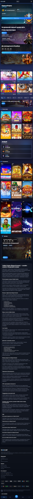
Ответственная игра (4, 466)
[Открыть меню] (31, 1)
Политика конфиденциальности (5, 467)
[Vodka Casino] (3, 1)
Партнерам (2, 468)
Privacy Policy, (3, 476)
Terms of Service (3, 477)
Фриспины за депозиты (4, 461)
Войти (18, 1)
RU (1, 460)
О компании (2, 457)
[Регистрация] (16, 496)
